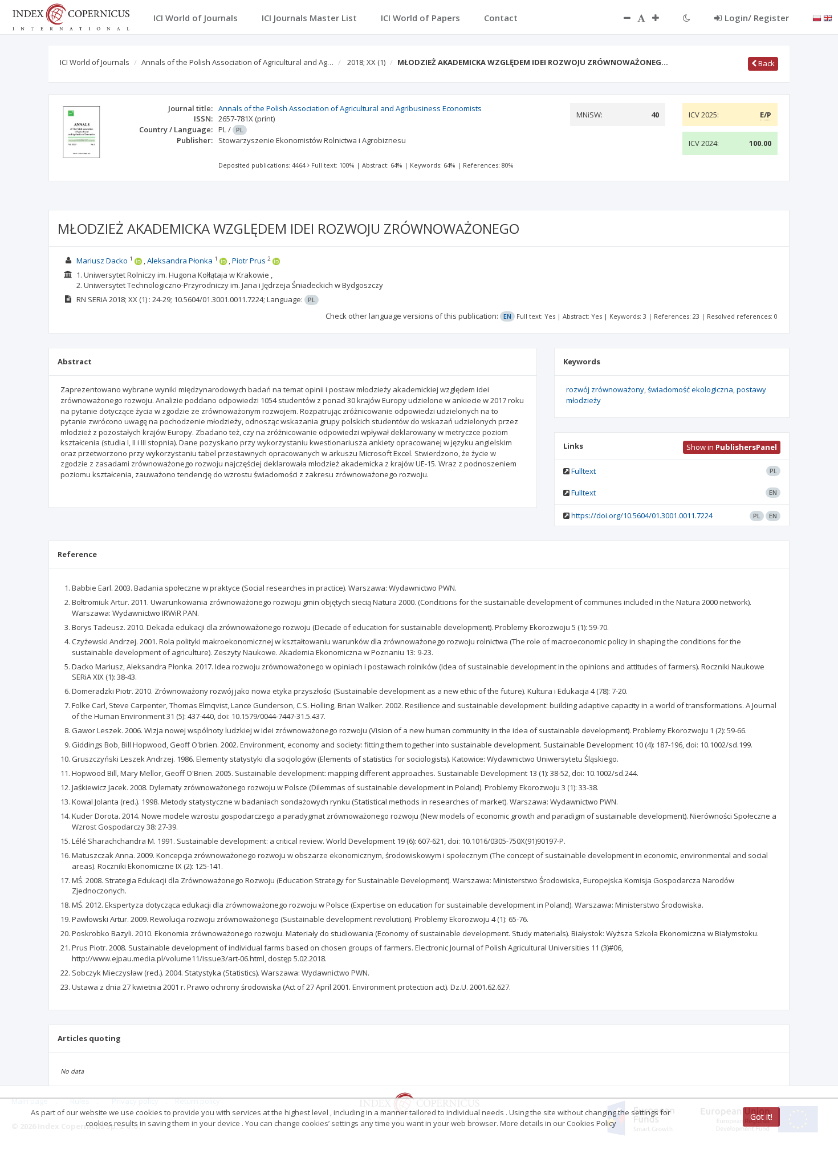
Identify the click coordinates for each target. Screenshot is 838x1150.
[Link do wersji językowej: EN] (827, 17)
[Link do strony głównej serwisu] (70, 16)
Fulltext (583, 471)
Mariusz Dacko (102, 260)
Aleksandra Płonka (180, 260)
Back (765, 63)
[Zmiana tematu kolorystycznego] (686, 17)
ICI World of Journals (94, 62)
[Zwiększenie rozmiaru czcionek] (661, 17)
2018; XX (366, 62)
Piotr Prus (249, 260)
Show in (731, 447)
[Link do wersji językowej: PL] (816, 17)
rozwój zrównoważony (605, 389)
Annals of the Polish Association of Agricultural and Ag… (237, 62)
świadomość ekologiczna (690, 389)
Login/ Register (757, 17)
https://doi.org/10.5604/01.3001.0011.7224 (642, 515)
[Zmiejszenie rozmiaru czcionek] (621, 17)
